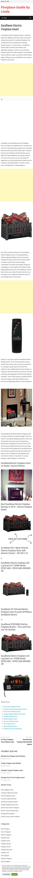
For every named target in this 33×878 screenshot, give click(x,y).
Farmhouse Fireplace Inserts (12, 707)
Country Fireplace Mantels (8, 799)
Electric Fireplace (6, 835)
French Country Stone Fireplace (10, 816)
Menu (5, 18)
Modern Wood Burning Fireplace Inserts (15, 709)
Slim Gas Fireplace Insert (11, 721)
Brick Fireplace (5, 829)
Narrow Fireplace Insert (11, 716)
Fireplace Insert (5, 841)
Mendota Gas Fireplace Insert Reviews (13, 756)
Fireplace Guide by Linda (15, 9)
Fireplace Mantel (6, 844)
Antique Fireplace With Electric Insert (15, 714)
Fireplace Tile (5, 852)
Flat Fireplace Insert (9, 724)
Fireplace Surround (6, 850)
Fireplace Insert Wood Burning (13, 729)
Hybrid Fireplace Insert (10, 726)
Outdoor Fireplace (6, 858)
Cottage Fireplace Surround (9, 793)
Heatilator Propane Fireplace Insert (12, 770)
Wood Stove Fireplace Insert (12, 711)
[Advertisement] (16, 79)
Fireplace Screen (6, 847)
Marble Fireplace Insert (10, 719)
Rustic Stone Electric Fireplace (10, 808)
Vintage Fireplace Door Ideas (9, 805)
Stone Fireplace (5, 861)
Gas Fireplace (5, 855)
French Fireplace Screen (8, 796)
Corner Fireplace (6, 832)
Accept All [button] (14, 874)
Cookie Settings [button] (6, 874)
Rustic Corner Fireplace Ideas (9, 811)
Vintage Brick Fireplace (8, 813)
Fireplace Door (5, 838)
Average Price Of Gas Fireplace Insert (13, 777)
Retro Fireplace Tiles (7, 790)
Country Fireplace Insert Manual (11, 763)
